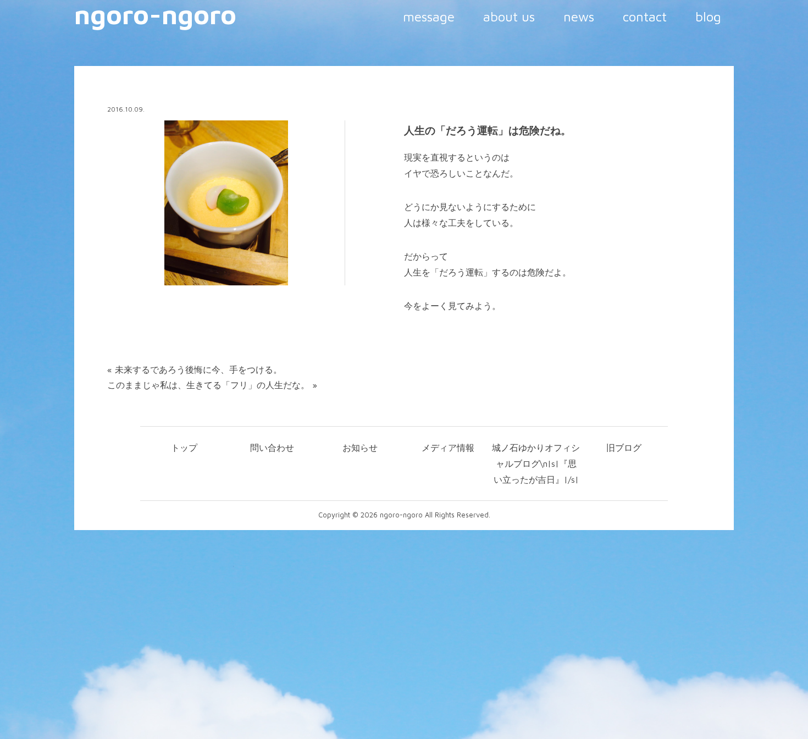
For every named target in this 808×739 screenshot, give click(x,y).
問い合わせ (272, 448)
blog (708, 16)
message (429, 16)
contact (645, 16)
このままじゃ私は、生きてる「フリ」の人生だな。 (208, 385)
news (578, 16)
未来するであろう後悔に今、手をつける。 (198, 369)
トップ (184, 448)
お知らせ (360, 448)
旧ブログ (623, 448)
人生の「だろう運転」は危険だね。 (487, 130)
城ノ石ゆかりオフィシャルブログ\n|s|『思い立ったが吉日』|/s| (536, 463)
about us (509, 16)
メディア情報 (448, 448)
